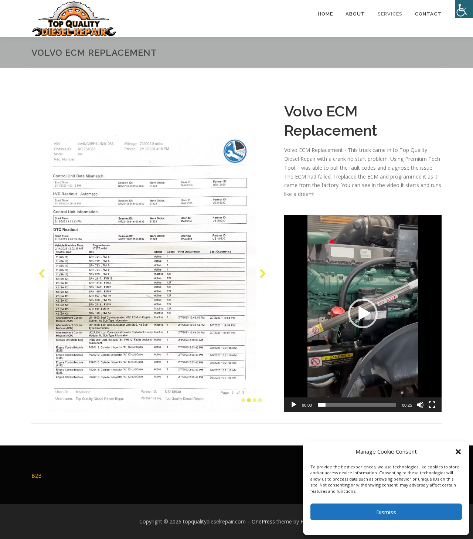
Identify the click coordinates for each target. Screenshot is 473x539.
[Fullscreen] (432, 405)
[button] (458, 451)
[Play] (293, 405)
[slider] (357, 405)
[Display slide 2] (249, 400)
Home (325, 14)
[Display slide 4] (260, 400)
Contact (428, 14)
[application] (363, 313)
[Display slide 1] (243, 400)
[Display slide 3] (254, 400)
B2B (36, 475)
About (355, 14)
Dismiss (386, 512)
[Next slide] (262, 273)
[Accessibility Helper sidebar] (464, 9)
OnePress (263, 521)
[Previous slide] (41, 273)
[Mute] (420, 405)
